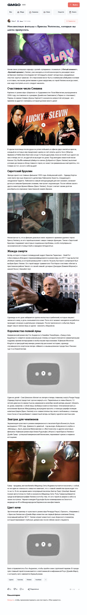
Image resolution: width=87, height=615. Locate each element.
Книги (74, 12)
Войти (75, 5)
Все (10, 12)
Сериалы (35, 12)
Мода (22, 12)
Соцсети (61, 12)
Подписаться (71, 21)
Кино (48, 12)
